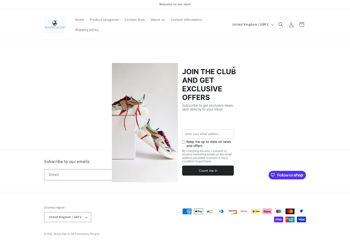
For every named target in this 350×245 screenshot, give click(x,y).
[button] (280, 24)
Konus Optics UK (64, 234)
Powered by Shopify (87, 234)
